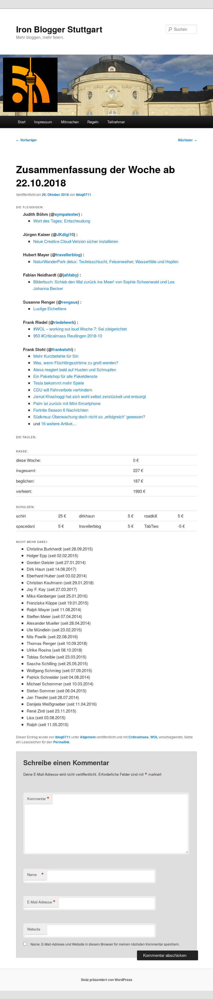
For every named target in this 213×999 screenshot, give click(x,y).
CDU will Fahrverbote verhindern (62, 390)
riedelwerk (64, 322)
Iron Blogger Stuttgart (59, 29)
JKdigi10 (65, 234)
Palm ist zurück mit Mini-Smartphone (66, 403)
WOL (154, 736)
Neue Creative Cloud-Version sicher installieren (75, 241)
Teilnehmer (116, 121)
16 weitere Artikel (56, 423)
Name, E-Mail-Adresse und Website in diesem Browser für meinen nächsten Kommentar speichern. (105, 944)
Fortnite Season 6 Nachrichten (60, 410)
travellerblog (68, 255)
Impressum (43, 121)
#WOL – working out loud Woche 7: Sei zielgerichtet (80, 329)
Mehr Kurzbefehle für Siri (55, 356)
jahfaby (70, 275)
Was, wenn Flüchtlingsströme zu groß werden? (75, 362)
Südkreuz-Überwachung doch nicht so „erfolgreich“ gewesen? (89, 416)
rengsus (70, 302)
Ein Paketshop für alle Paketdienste (65, 376)
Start (22, 121)
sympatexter (66, 214)
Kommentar (38, 798)
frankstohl (62, 349)
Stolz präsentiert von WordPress (106, 979)
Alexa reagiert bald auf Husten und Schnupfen (74, 369)
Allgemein (88, 736)
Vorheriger (26, 139)
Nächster (187, 139)
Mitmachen (70, 121)
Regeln (92, 121)
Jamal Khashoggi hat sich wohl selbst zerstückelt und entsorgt (89, 396)
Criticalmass (138, 736)
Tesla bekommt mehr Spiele (58, 383)
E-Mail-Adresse (41, 902)
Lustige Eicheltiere (49, 308)
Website (33, 929)
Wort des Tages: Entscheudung (61, 221)
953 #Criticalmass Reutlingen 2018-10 (67, 336)
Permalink (61, 741)
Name (35, 874)
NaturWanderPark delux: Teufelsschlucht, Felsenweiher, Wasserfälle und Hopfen (105, 261)
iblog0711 (83, 194)
